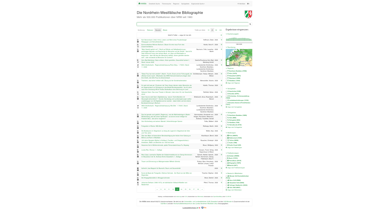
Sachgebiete (185, 4)
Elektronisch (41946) (235, 138)
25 (212, 30)
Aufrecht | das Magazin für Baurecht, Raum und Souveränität (161, 168)
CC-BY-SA (228, 196)
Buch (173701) (233, 158)
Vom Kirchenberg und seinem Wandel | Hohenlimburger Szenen (161, 121)
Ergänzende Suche (197, 4)
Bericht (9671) (233, 165)
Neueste (158, 30)
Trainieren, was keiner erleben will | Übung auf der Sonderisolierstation (164, 80)
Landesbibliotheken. (191, 208)
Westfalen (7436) (234, 122)
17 (194, 189)
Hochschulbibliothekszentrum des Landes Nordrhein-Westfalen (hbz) (196, 203)
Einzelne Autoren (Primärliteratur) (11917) (238, 104)
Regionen (176, 4)
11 (169, 189)
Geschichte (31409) (235, 91)
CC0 (186, 196)
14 (181, 189)
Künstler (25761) (234, 94)
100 (220, 30)
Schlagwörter (231, 113)
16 (189, 189)
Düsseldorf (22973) (235, 76)
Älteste (165, 30)
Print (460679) (233, 135)
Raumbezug (231, 47)
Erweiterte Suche (154, 4)
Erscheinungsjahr (233, 34)
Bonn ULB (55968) (235, 180)
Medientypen (231, 133)
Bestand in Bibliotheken (235, 173)
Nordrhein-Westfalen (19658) (238, 115)
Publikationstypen (233, 153)
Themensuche (166, 4)
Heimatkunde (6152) (235, 125)
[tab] (141, 30)
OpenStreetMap (217, 196)
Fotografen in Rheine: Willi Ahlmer (152, 126)
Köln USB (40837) (234, 187)
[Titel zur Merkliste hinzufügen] (221, 40)
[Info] (248, 3)
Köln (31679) (233, 73)
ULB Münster (227, 201)
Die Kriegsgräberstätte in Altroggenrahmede (155, 178)
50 (216, 30)
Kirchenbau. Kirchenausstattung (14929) (237, 97)
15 (208, 30)
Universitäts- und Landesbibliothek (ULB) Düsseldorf (201, 201)
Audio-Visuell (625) (235, 145)
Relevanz (150, 30)
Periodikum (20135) (235, 161)
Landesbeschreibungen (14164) (238, 100)
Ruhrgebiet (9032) (234, 120)
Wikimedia (200, 196)
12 (173, 189)
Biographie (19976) (235, 163)
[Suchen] (250, 24)
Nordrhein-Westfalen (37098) (238, 71)
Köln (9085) (232, 118)
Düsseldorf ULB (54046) (236, 183)
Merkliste (242, 4)
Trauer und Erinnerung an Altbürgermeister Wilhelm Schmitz (160, 161)
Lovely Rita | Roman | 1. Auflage (151, 150)
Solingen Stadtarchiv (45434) (238, 185)
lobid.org (178, 196)
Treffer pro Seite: (200, 30)
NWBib (143, 3)
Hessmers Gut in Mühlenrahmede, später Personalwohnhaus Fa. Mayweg (165, 145)
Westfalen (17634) (234, 81)
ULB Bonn (164, 203)
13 (177, 189)
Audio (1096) (233, 143)
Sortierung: (141, 30)
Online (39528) (233, 140)
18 (198, 189)
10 (165, 189)
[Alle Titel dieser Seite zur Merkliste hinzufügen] (221, 35)
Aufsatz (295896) (234, 156)
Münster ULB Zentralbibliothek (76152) (237, 177)
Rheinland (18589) (234, 78)
